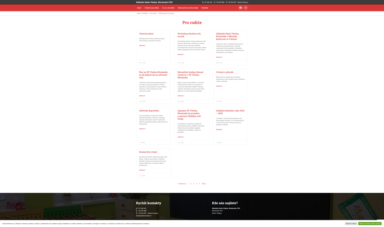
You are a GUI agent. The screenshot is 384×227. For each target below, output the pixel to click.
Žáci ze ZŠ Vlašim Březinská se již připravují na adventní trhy (153, 75)
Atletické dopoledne (149, 110)
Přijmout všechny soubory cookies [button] (370, 223)
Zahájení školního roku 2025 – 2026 (230, 112)
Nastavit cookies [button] (351, 223)
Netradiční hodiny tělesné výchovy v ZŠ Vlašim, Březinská (190, 75)
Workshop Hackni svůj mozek (189, 35)
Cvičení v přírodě (224, 72)
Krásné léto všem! (148, 152)
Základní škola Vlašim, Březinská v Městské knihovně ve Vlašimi (227, 36)
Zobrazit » (142, 45)
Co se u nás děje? (168, 8)
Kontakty (205, 8)
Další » (204, 184)
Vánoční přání (146, 33)
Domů (139, 8)
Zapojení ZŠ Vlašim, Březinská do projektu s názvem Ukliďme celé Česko (189, 114)
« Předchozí (182, 184)
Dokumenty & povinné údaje (188, 8)
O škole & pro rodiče (152, 8)
